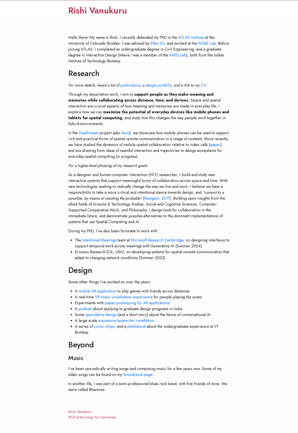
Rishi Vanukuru (97, 10)
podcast (85, 309)
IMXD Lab (177, 55)
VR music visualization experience (123, 297)
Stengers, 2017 (157, 198)
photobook (136, 326)
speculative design (101, 315)
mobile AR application (97, 291)
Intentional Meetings (99, 240)
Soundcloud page (137, 374)
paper (215, 145)
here (125, 133)
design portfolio (158, 85)
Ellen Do (157, 43)
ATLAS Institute (191, 37)
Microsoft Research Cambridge (157, 240)
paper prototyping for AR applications (137, 303)
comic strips (104, 326)
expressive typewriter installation (126, 320)
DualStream (88, 133)
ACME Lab (207, 43)
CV (203, 85)
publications (130, 85)
